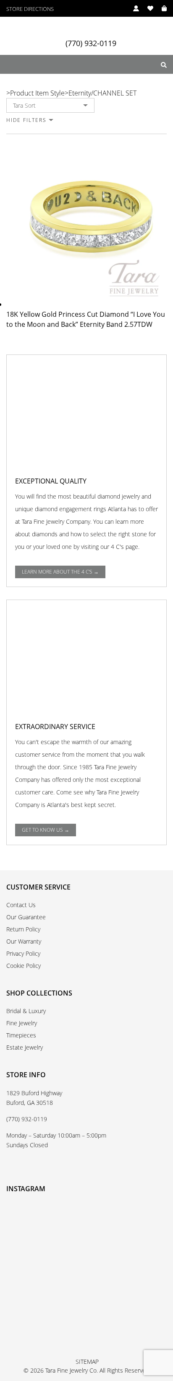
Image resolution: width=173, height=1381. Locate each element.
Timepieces (21, 1035)
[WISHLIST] (146, 8)
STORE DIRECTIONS (30, 9)
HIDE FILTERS (26, 120)
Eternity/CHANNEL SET (102, 93)
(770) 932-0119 (91, 43)
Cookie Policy (23, 966)
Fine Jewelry (21, 1023)
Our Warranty (23, 941)
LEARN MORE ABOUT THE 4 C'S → (60, 571)
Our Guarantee (26, 917)
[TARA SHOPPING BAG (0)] (160, 8)
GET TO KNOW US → (45, 829)
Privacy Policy (23, 953)
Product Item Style (37, 93)
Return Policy (23, 929)
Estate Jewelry (24, 1047)
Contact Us (21, 905)
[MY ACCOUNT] (132, 8)
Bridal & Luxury (26, 1011)
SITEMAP (87, 1361)
